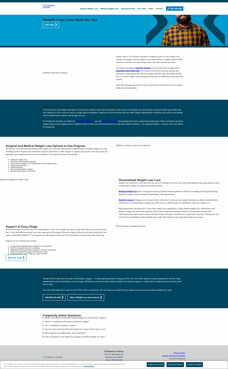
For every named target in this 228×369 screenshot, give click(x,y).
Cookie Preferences (155, 364)
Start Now (49, 25)
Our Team (141, 8)
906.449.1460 (176, 8)
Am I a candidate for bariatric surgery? (61, 325)
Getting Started (128, 8)
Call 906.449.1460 (53, 297)
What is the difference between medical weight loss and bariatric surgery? (75, 318)
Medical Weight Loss (110, 8)
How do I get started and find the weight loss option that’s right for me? (75, 329)
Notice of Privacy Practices (173, 355)
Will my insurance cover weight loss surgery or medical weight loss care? (75, 337)
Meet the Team (15, 257)
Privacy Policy (179, 353)
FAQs (151, 8)
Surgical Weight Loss (89, 8)
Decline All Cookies (175, 364)
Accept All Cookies (194, 364)
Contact (159, 8)
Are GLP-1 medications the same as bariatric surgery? (67, 321)
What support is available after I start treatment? (65, 333)
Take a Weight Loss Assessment (84, 297)
